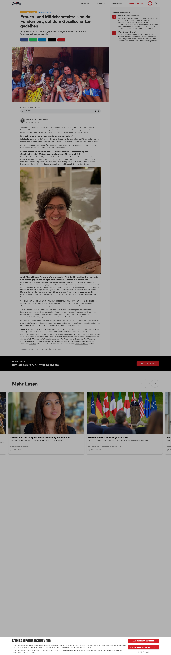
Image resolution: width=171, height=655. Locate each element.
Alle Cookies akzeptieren (143, 641)
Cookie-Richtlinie (143, 652)
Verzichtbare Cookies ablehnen (143, 647)
